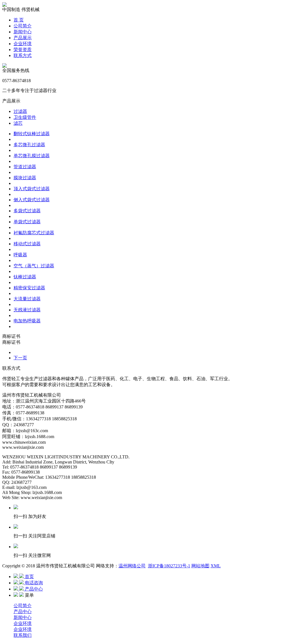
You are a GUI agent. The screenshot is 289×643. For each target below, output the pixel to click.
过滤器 (20, 111)
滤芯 (18, 123)
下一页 (20, 357)
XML (216, 565)
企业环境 (23, 43)
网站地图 (200, 565)
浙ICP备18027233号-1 (169, 565)
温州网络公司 (132, 565)
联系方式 (23, 55)
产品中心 (23, 611)
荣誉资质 (23, 49)
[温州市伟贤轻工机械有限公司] (4, 5)
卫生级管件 (25, 117)
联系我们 (23, 635)
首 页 (19, 20)
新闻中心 (23, 31)
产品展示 (23, 37)
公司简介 (23, 25)
